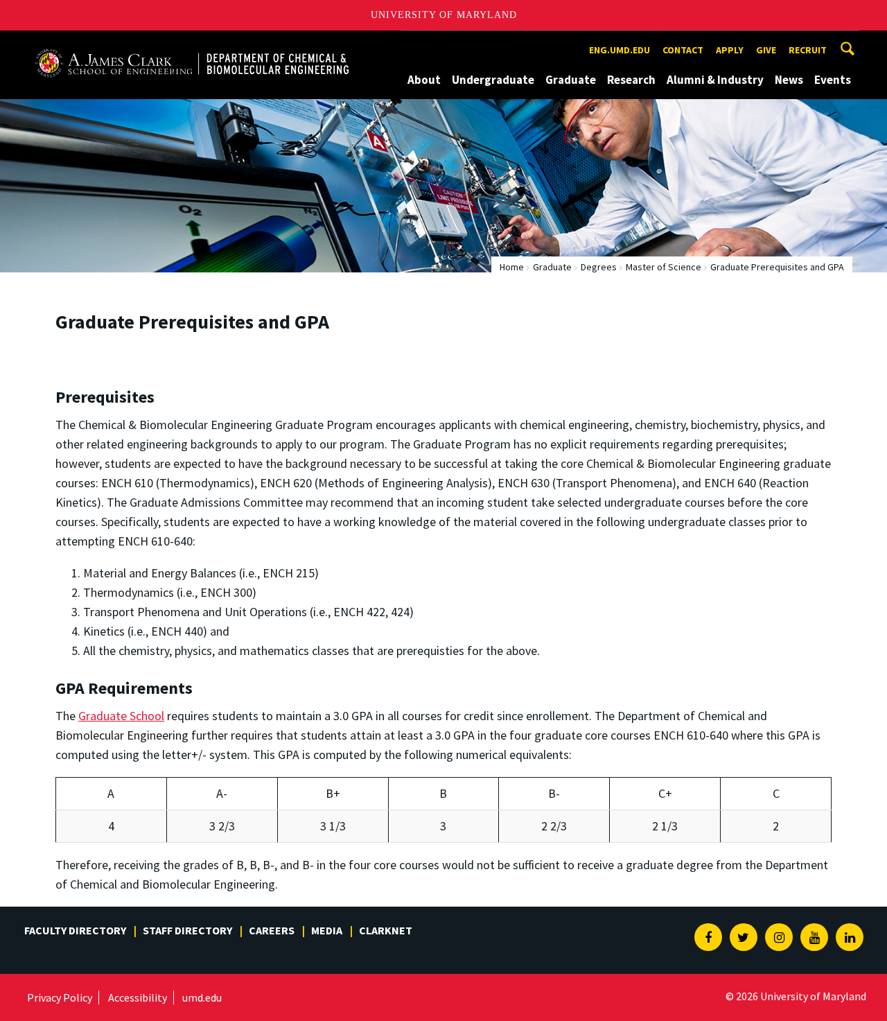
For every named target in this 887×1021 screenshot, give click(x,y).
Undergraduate (493, 79)
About (424, 79)
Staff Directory (187, 930)
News (789, 79)
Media (326, 930)
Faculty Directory (75, 930)
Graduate (570, 79)
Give (766, 50)
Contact (682, 50)
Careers (272, 930)
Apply (730, 50)
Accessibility (137, 997)
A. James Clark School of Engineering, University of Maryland (192, 43)
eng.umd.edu (619, 50)
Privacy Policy (59, 997)
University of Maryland (444, 15)
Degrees (599, 267)
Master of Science (663, 267)
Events (832, 79)
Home (512, 267)
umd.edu (202, 997)
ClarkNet (385, 930)
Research (631, 79)
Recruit (808, 50)
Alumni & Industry (715, 79)
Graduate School (121, 716)
